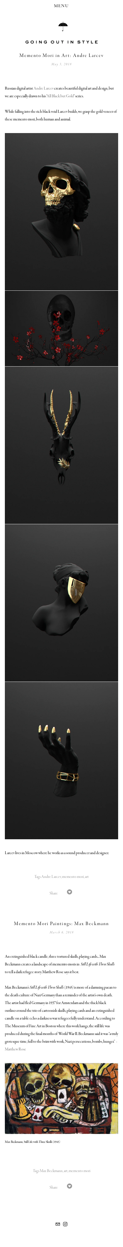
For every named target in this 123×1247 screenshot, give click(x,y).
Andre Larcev (43, 88)
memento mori (73, 876)
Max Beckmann (51, 1170)
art (87, 876)
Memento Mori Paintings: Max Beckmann (61, 924)
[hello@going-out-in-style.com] (57, 1224)
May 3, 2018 (61, 64)
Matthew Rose (15, 1049)
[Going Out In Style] (65, 1224)
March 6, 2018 (61, 932)
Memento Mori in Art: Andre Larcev (61, 56)
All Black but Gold (60, 96)
